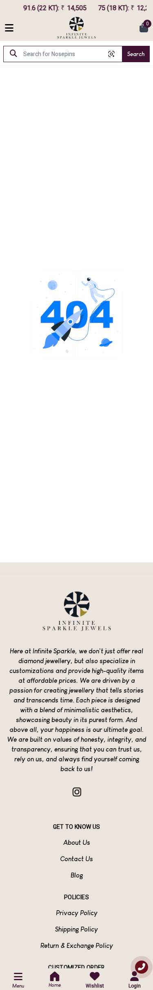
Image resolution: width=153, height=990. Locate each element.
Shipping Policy (76, 929)
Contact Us (76, 858)
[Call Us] (141, 967)
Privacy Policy (77, 912)
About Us (76, 842)
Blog (77, 875)
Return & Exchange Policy (76, 945)
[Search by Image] (111, 54)
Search (135, 54)
